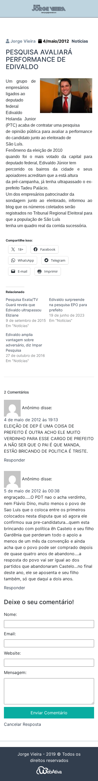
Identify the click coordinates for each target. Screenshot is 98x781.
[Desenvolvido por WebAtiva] (49, 770)
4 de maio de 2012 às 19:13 (31, 419)
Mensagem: (15, 672)
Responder (14, 460)
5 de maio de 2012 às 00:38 (32, 490)
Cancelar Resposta (22, 724)
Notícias (80, 41)
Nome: (10, 614)
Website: (12, 653)
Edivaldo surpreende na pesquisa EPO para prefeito (68, 304)
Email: (10, 633)
